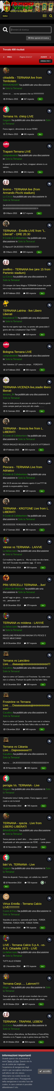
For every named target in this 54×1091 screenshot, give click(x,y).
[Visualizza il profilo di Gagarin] (6, 109)
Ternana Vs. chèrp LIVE (18, 116)
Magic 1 (7, 987)
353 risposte (29, 1042)
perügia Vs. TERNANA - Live (21, 785)
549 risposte (30, 729)
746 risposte (31, 806)
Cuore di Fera (10, 911)
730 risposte (31, 883)
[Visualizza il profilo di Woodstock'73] (6, 303)
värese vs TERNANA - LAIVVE (22, 547)
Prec (9, 57)
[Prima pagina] (4, 57)
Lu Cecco (8, 196)
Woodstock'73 (10, 318)
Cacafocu (8, 668)
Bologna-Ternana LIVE (17, 351)
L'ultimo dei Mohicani (13, 588)
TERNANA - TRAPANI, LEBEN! (23, 1021)
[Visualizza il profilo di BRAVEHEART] (6, 70)
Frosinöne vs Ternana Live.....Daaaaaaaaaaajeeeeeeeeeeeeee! (26, 705)
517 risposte (27, 213)
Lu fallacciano (10, 551)
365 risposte (30, 293)
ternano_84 (9, 394)
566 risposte (29, 450)
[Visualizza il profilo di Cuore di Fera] (6, 896)
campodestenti (10, 155)
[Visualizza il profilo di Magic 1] (6, 976)
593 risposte (27, 252)
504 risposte (31, 847)
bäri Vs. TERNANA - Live (19, 864)
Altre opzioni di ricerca (39, 38)
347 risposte (28, 99)
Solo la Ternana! (13, 88)
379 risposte (31, 605)
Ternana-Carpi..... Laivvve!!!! (21, 983)
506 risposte (30, 370)
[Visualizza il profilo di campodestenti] (6, 144)
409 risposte (30, 411)
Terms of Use (13, 1061)
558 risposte (31, 567)
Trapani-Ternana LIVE (17, 151)
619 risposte (30, 334)
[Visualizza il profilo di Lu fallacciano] (6, 540)
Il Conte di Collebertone (15, 238)
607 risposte (29, 1004)
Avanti (44, 57)
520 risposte (30, 491)
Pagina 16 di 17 (26, 57)
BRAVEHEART (11, 85)
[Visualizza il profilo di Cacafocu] (6, 653)
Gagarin (7, 120)
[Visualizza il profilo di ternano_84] (6, 380)
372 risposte (30, 966)
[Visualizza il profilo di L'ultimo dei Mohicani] (6, 578)
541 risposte (28, 172)
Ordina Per (45, 61)
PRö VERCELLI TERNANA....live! (24, 584)
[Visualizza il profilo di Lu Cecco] (6, 182)
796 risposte (30, 928)
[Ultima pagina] (50, 57)
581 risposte (28, 134)
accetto (46, 1071)
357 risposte (31, 643)
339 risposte (31, 684)
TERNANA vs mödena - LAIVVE (23, 622)
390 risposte (30, 530)
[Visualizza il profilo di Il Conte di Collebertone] (6, 223)
